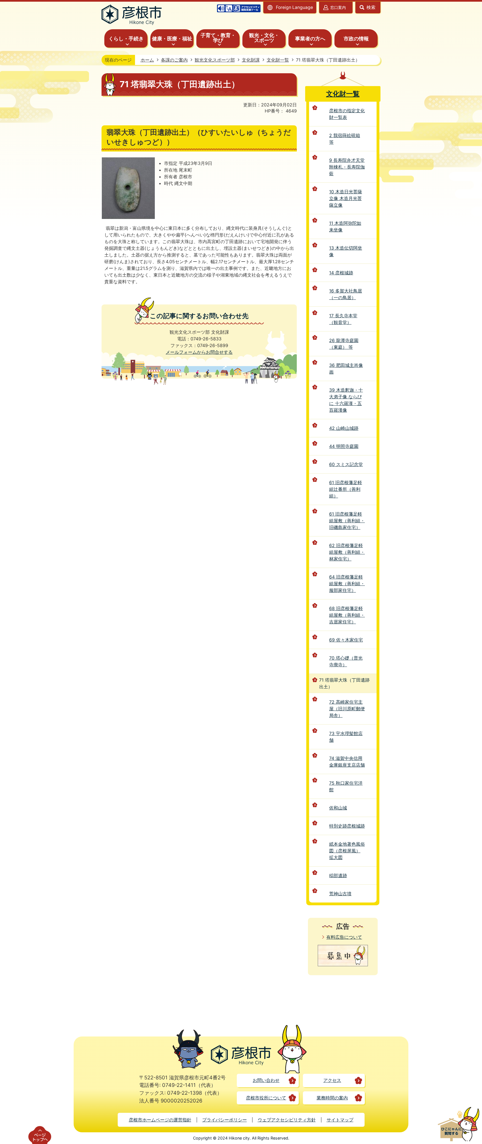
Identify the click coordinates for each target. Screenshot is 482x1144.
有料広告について (344, 937)
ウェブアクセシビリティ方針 (287, 1120)
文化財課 (251, 60)
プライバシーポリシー (224, 1120)
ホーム (147, 60)
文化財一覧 (278, 60)
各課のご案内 (174, 60)
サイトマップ (340, 1120)
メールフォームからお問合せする (199, 352)
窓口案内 (338, 7)
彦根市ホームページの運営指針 (160, 1120)
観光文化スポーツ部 (215, 60)
